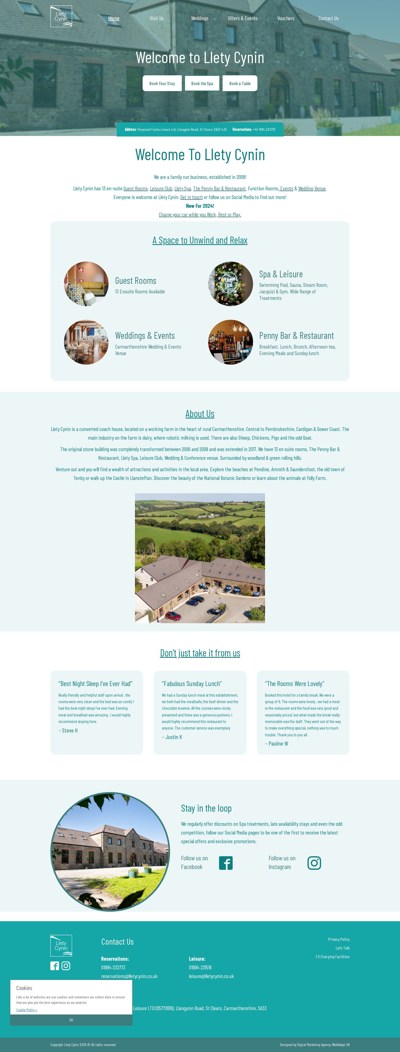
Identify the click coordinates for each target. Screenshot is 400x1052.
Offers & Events (243, 18)
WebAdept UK (341, 1044)
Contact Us (329, 18)
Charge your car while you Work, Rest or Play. (200, 214)
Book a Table (240, 83)
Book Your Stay (162, 83)
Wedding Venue (312, 188)
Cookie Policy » (26, 1009)
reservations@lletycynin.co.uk (129, 976)
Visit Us (157, 18)
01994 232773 (113, 967)
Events (286, 188)
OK (71, 1019)
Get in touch (191, 197)
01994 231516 (200, 967)
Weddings (199, 18)
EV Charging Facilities (333, 956)
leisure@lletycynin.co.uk (211, 976)
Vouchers (285, 18)
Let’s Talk (343, 947)
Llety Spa (182, 188)
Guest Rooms (136, 188)
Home (113, 18)
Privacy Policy (339, 939)
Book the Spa (202, 83)
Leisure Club (161, 188)
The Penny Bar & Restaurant (219, 188)
